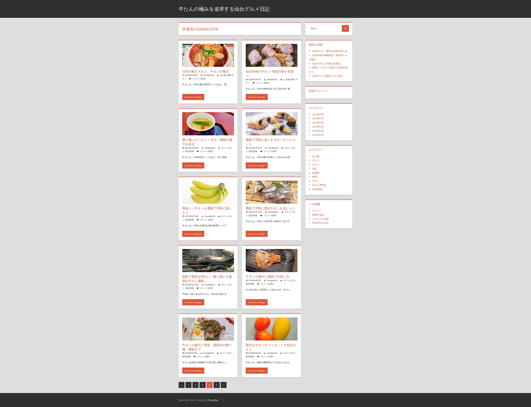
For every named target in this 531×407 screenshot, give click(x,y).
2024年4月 (318, 130)
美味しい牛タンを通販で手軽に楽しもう (207, 210)
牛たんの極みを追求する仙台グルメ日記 (224, 9)
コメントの (320, 218)
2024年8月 (318, 114)
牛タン (293, 280)
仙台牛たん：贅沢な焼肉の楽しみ (330, 51)
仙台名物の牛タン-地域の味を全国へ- (269, 73)
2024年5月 (318, 126)
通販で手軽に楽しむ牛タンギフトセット (271, 141)
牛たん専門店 (319, 185)
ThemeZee (213, 400)
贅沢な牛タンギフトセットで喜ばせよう (271, 347)
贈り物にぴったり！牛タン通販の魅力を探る (207, 141)
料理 (229, 75)
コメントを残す (199, 78)
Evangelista (208, 75)
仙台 (314, 168)
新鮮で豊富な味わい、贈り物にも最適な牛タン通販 (207, 278)
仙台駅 (315, 172)
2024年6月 (318, 122)
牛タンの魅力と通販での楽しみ (267, 276)
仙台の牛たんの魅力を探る (326, 63)
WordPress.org (320, 222)
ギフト (224, 148)
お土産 (223, 75)
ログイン (317, 210)
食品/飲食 (189, 151)
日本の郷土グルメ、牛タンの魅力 (205, 71)
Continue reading (192, 97)
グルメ (315, 164)
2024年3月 (318, 134)
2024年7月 (318, 118)
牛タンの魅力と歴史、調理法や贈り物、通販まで (207, 347)
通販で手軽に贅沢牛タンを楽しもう (271, 208)
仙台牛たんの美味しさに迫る (327, 75)
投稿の (318, 214)
